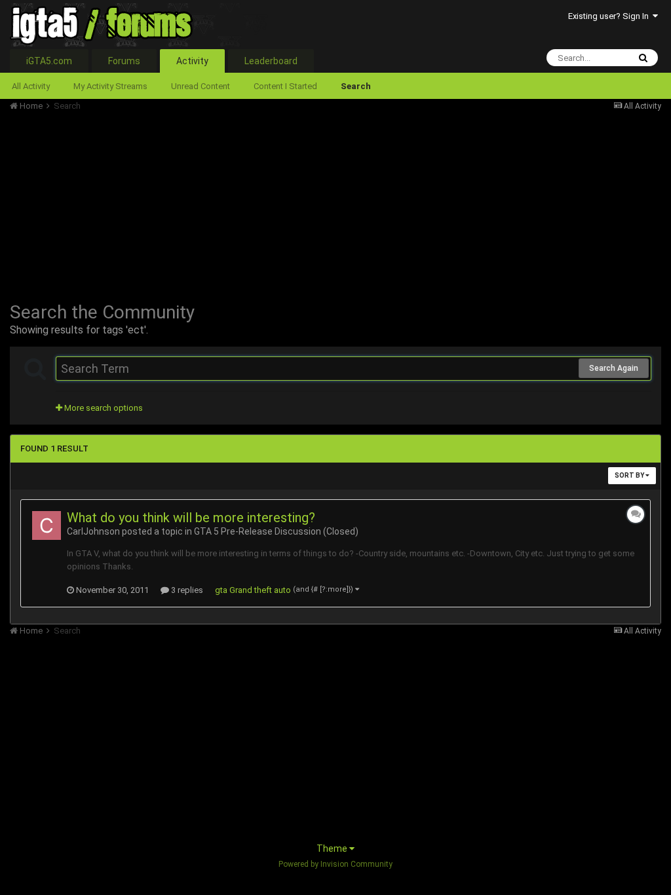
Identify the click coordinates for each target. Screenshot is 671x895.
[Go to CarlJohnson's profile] (46, 525)
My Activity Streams (110, 86)
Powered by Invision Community (335, 864)
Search (356, 86)
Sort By (630, 475)
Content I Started (285, 86)
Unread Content (200, 86)
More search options (102, 408)
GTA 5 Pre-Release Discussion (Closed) (276, 531)
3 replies (186, 590)
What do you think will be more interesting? (191, 517)
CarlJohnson (93, 531)
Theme (332, 848)
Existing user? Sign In (610, 16)
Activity (192, 61)
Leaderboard (270, 61)
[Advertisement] (163, 203)
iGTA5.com (49, 61)
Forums (124, 61)
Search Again (613, 368)
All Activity (31, 86)
